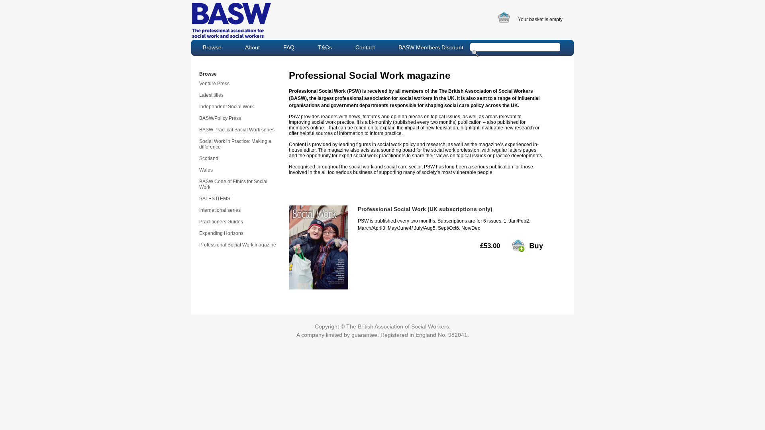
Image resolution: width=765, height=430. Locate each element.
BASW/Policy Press (220, 118)
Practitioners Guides (221, 222)
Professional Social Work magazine (237, 245)
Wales (206, 170)
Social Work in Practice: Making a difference (235, 144)
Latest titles (211, 95)
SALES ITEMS (214, 198)
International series (220, 210)
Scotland (208, 158)
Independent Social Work (226, 106)
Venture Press (214, 83)
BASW (231, 20)
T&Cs (325, 47)
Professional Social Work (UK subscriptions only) (425, 209)
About (252, 47)
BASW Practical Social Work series (237, 130)
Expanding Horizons (221, 233)
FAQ (288, 47)
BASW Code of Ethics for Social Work (233, 184)
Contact (365, 47)
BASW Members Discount (430, 47)
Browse (212, 47)
